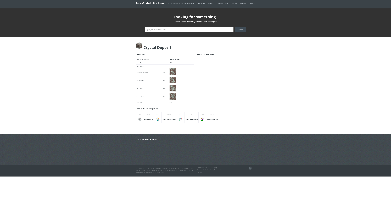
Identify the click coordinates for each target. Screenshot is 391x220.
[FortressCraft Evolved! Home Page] (243, 168)
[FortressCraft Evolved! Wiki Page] (239, 168)
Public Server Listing (189, 3)
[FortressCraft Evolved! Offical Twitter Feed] (250, 168)
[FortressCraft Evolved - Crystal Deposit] (152, 3)
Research (211, 3)
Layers (234, 3)
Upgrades (252, 3)
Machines (243, 3)
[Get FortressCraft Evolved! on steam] (246, 168)
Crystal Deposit (156, 47)
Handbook (201, 3)
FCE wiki (199, 172)
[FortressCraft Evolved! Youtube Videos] (253, 168)
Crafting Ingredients (223, 3)
